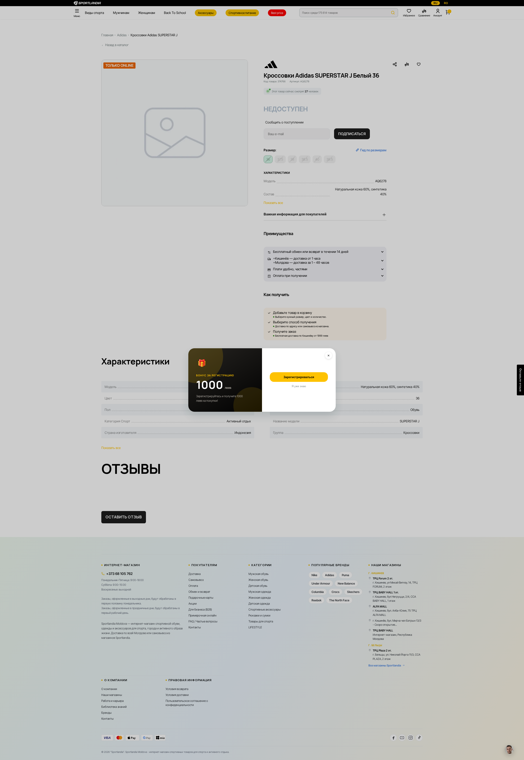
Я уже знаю (299, 386)
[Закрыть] (328, 355)
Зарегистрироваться (298, 377)
